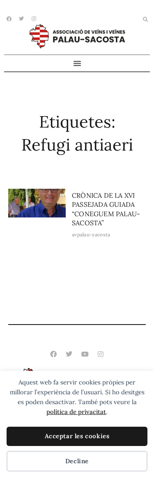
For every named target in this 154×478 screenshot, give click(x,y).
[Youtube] (85, 354)
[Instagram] (100, 354)
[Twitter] (69, 354)
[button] (145, 19)
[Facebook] (9, 19)
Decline (77, 461)
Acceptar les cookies (77, 436)
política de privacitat (76, 412)
